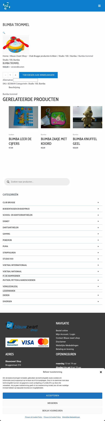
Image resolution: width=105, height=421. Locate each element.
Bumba (73, 56)
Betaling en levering (65, 349)
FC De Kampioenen (11, 276)
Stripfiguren (9, 252)
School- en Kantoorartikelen (17, 215)
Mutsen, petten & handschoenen (19, 280)
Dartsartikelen (10, 227)
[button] (101, 372)
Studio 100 (8, 258)
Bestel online (62, 330)
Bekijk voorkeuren (52, 410)
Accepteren (52, 395)
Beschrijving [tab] (14, 87)
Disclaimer (61, 341)
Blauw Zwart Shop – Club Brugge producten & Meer (33, 56)
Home (5, 56)
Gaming (6, 233)
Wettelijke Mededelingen (71, 417)
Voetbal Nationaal (12, 271)
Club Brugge (9, 202)
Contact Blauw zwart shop (68, 338)
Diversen (7, 301)
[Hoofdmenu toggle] (99, 6)
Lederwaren (9, 291)
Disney (6, 221)
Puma (5, 246)
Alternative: (8, 80)
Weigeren (52, 403)
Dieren (6, 295)
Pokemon (7, 240)
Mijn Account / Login (65, 334)
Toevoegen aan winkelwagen (38, 75)
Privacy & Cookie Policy (33, 417)
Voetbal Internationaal (15, 265)
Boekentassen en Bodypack (16, 208)
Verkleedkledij (10, 286)
